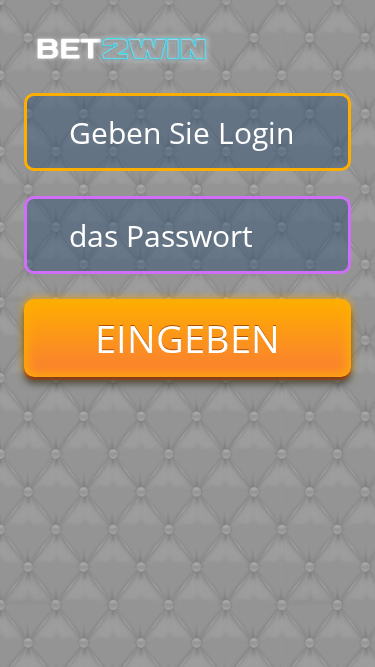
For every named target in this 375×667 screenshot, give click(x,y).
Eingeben (187, 338)
